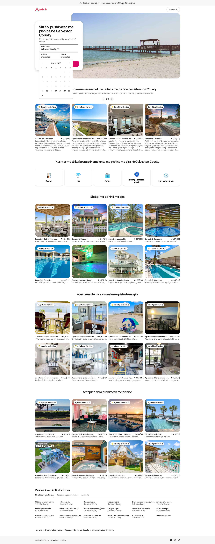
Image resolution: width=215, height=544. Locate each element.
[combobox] (59, 49)
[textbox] (49, 57)
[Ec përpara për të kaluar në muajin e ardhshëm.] (69, 63)
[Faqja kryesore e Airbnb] (41, 9)
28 (60, 91)
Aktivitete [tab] (85, 495)
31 (42, 96)
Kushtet (63, 540)
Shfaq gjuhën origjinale (126, 3)
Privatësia (54, 540)
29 (65, 91)
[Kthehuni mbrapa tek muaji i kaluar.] (43, 63)
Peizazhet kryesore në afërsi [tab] (67, 495)
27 (56, 91)
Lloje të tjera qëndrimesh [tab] (44, 495)
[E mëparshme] (103, 99)
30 (69, 91)
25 (47, 91)
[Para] (112, 99)
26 (51, 91)
